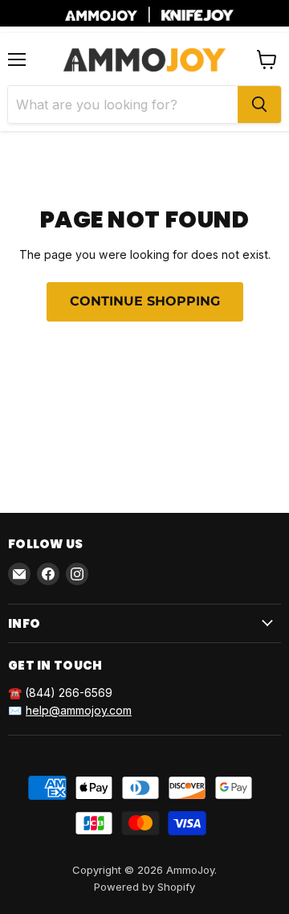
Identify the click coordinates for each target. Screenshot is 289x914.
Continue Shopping (145, 301)
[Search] (259, 104)
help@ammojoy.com (79, 710)
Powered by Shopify (144, 886)
